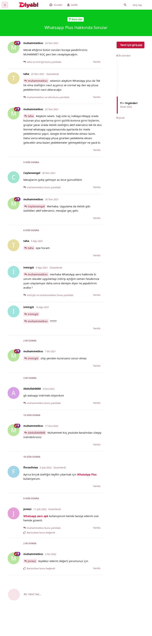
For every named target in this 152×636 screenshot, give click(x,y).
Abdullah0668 (36, 432)
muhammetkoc (38, 80)
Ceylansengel (36, 206)
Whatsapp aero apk (35, 516)
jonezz (32, 561)
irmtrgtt (33, 314)
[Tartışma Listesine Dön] (4, 4)
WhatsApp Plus (87, 474)
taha (31, 116)
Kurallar (58, 5)
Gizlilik (74, 5)
